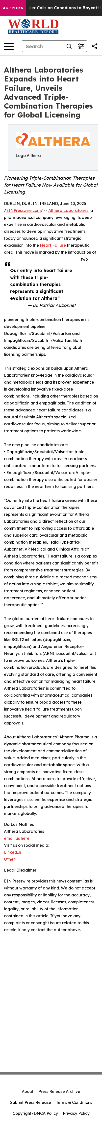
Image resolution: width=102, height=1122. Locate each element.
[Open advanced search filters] (81, 46)
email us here (16, 838)
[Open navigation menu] (9, 46)
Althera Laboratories (68, 210)
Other (9, 859)
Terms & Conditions (74, 1102)
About (27, 1091)
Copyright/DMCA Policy (35, 1113)
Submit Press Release (30, 1102)
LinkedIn (12, 852)
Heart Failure (53, 245)
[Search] (69, 46)
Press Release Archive (59, 1091)
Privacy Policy (76, 1113)
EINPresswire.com (23, 210)
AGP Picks (13, 8)
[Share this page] (94, 46)
